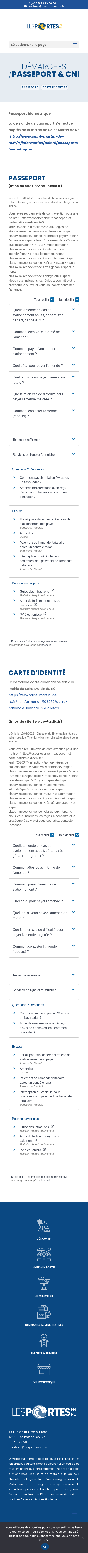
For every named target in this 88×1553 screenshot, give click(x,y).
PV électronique (31, 614)
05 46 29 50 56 (20, 1442)
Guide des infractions (35, 591)
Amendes (26, 533)
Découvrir (44, 1239)
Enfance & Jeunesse (44, 1353)
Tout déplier (67, 299)
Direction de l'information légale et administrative (39, 641)
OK (45, 1546)
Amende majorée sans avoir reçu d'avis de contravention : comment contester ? (43, 492)
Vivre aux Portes (44, 1267)
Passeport (30, 87)
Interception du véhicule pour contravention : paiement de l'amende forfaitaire (46, 560)
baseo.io (46, 644)
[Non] (83, 1537)
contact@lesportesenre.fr (29, 1447)
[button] (43, 315)
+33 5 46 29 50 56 (44, 3)
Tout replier (42, 299)
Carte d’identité (54, 87)
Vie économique (44, 1382)
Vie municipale (44, 1296)
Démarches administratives (44, 1325)
